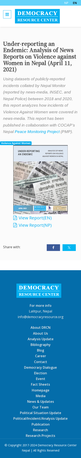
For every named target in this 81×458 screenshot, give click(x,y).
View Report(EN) (35, 218)
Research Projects (40, 435)
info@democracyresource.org (41, 317)
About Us (40, 333)
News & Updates (40, 401)
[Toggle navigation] (7, 14)
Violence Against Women (16, 143)
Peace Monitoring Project (37, 131)
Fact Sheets (40, 384)
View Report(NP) (35, 225)
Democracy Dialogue (40, 367)
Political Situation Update (40, 413)
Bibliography (41, 344)
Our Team (40, 407)
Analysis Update (41, 339)
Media (40, 395)
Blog (40, 350)
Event (40, 378)
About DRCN (40, 327)
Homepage (40, 390)
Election (40, 373)
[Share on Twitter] (69, 247)
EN (75, 3)
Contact (40, 361)
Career (40, 356)
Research (40, 430)
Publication (41, 424)
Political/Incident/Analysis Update (40, 418)
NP (66, 3)
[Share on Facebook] (53, 247)
